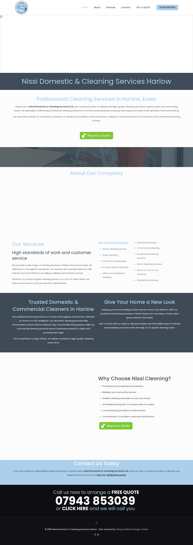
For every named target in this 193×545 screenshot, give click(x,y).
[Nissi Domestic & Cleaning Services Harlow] (21, 7)
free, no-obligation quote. (111, 475)
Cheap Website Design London (132, 529)
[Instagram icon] (98, 534)
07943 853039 (167, 7)
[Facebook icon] (95, 534)
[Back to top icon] (96, 523)
